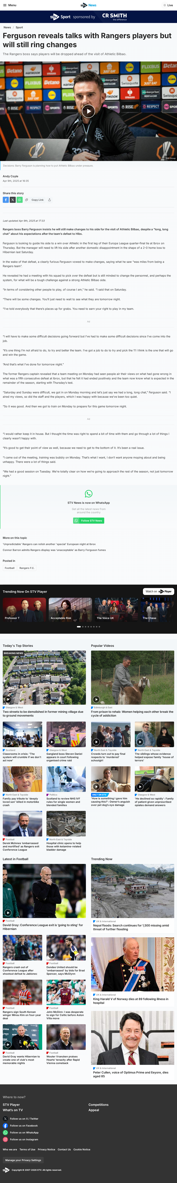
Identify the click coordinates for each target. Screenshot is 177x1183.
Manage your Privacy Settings (23, 1160)
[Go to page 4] (88, 626)
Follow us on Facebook (24, 1125)
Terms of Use (27, 1149)
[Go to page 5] (91, 626)
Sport (19, 27)
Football (10, 567)
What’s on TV (13, 1110)
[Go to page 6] (94, 626)
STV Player (11, 1104)
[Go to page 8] (99, 626)
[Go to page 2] (82, 626)
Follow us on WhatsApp (24, 1132)
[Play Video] (88, 111)
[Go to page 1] (79, 626)
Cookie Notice (81, 1149)
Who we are (10, 1149)
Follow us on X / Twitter (24, 1118)
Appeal (93, 1110)
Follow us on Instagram (24, 1139)
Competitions (98, 1104)
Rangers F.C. (27, 567)
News (7, 27)
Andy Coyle (10, 176)
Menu (12, 5)
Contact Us (64, 1149)
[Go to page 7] (96, 626)
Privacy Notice (46, 1149)
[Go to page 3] (85, 626)
